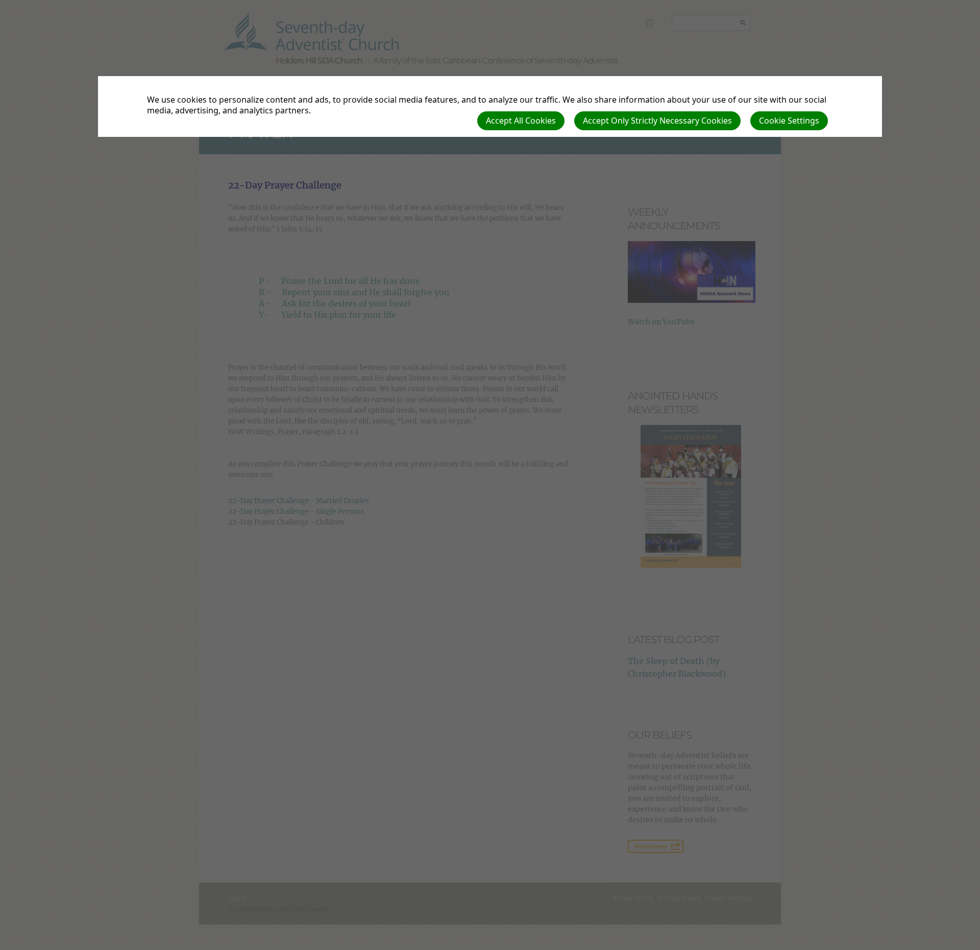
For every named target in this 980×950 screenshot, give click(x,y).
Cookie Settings (789, 120)
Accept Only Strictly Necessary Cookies (657, 120)
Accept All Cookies (521, 120)
